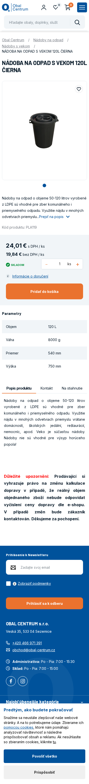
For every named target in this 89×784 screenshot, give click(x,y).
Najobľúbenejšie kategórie (32, 701)
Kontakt (47, 388)
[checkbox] (28, 583)
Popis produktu (18, 388)
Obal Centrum (13, 40)
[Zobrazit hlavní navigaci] (82, 7)
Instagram (23, 682)
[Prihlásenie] (44, 7)
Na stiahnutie (72, 388)
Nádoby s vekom (16, 46)
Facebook (11, 682)
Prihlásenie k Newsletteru (27, 555)
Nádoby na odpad (48, 40)
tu (54, 742)
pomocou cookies (18, 727)
